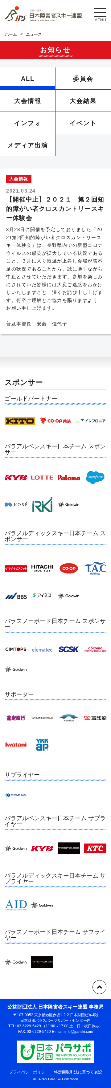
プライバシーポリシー (29, 1072)
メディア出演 (27, 145)
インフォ (27, 123)
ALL (28, 78)
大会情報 (27, 100)
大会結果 (83, 100)
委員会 (83, 78)
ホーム (11, 34)
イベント (83, 123)
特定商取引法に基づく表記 (78, 1072)
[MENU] (100, 12)
